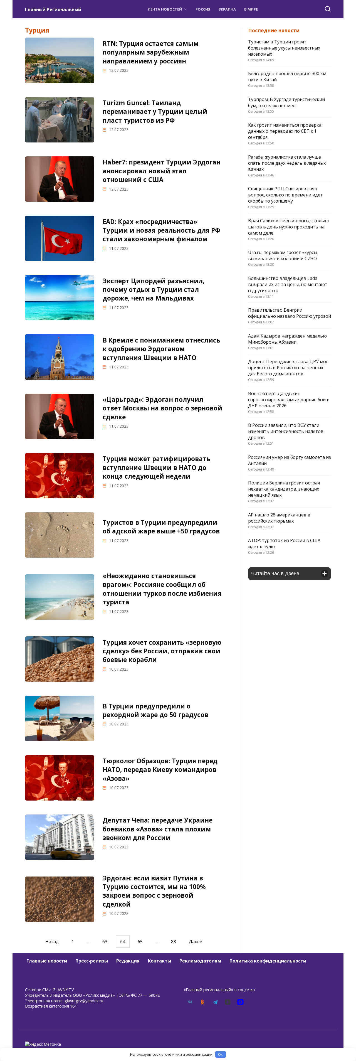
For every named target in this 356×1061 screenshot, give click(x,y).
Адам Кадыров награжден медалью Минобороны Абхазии (287, 339)
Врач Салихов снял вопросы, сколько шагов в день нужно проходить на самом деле (288, 227)
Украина (227, 9)
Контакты (159, 961)
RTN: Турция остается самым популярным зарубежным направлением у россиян (151, 52)
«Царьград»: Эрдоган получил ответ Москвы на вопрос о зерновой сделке (162, 408)
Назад (52, 942)
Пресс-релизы (91, 961)
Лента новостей (165, 9)
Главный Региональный (53, 9)
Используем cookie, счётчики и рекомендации (171, 1054)
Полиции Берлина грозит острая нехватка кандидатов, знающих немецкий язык (284, 489)
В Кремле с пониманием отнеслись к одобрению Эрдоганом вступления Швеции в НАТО (161, 349)
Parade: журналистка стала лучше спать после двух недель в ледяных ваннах (287, 163)
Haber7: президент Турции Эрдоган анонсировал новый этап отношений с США (162, 171)
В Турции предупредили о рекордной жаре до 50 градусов (155, 710)
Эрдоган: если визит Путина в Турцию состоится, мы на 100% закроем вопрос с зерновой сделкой (154, 891)
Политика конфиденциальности (267, 961)
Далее (195, 942)
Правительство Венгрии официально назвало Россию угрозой (289, 313)
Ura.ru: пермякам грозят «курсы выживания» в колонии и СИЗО (282, 255)
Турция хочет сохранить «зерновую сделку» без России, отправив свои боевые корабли (162, 651)
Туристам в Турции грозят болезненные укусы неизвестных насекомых (284, 48)
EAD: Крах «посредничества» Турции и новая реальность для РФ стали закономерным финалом (161, 230)
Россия (203, 9)
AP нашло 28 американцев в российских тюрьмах (279, 518)
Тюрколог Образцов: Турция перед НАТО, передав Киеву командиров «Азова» (160, 770)
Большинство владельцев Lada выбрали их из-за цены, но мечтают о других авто (287, 284)
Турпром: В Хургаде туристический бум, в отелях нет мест (286, 102)
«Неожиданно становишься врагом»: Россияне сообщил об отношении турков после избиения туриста (162, 589)
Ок (220, 1054)
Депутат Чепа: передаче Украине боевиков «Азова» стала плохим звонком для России (157, 829)
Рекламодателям (200, 961)
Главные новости (46, 961)
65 (140, 942)
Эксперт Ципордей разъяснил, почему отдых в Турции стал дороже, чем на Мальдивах (153, 290)
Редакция (128, 961)
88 (173, 942)
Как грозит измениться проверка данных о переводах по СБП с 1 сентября (285, 131)
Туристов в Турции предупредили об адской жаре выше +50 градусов (161, 526)
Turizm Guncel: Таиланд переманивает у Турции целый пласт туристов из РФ (155, 112)
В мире (251, 9)
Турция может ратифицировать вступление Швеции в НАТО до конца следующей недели (156, 467)
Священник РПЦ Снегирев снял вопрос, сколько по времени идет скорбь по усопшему (285, 195)
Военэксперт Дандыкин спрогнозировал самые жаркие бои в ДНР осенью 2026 (289, 399)
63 (104, 942)
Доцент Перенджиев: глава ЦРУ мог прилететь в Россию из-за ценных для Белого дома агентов (288, 367)
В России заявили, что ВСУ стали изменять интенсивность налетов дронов (285, 431)
